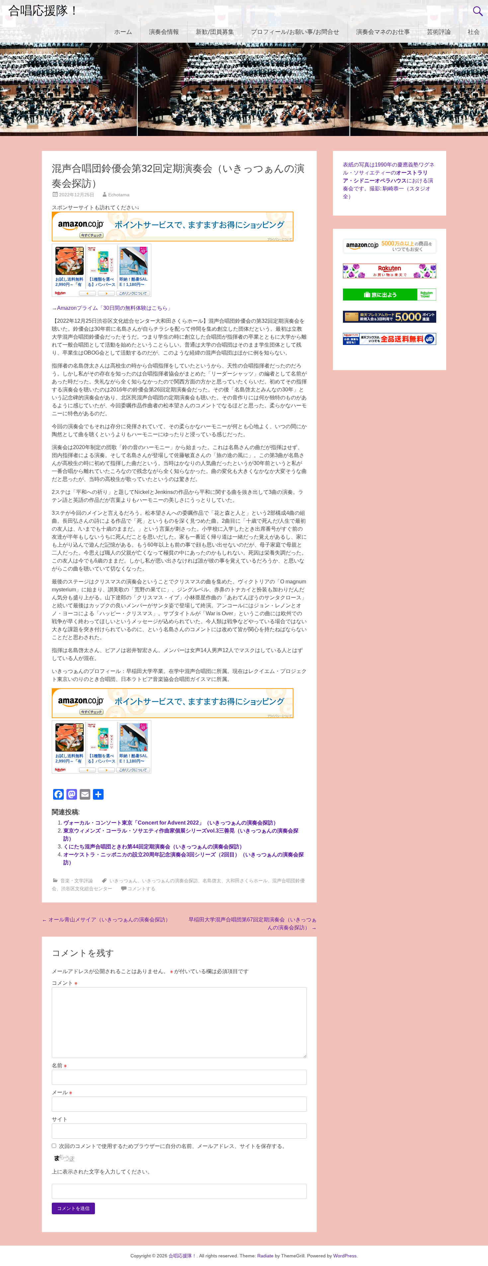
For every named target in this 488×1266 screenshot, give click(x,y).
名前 (59, 1065)
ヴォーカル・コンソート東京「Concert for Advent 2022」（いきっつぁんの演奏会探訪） (171, 823)
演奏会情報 (164, 31)
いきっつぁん (123, 880)
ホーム (123, 31)
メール (62, 1092)
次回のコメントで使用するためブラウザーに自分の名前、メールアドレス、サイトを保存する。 (173, 1146)
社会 (474, 31)
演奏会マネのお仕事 (383, 31)
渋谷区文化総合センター (86, 888)
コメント (64, 983)
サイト (60, 1119)
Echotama (118, 194)
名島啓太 (212, 880)
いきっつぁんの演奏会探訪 (170, 880)
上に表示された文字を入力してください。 (102, 1171)
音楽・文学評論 (76, 880)
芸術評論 (439, 31)
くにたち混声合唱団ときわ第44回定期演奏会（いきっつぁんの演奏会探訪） (154, 846)
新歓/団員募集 (215, 31)
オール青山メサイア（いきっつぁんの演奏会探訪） (106, 919)
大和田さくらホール (247, 880)
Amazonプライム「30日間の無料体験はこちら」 (115, 308)
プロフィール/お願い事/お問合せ (295, 31)
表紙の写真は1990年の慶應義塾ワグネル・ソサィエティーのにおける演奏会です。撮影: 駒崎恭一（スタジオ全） (389, 180)
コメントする (141, 888)
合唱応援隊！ (44, 11)
